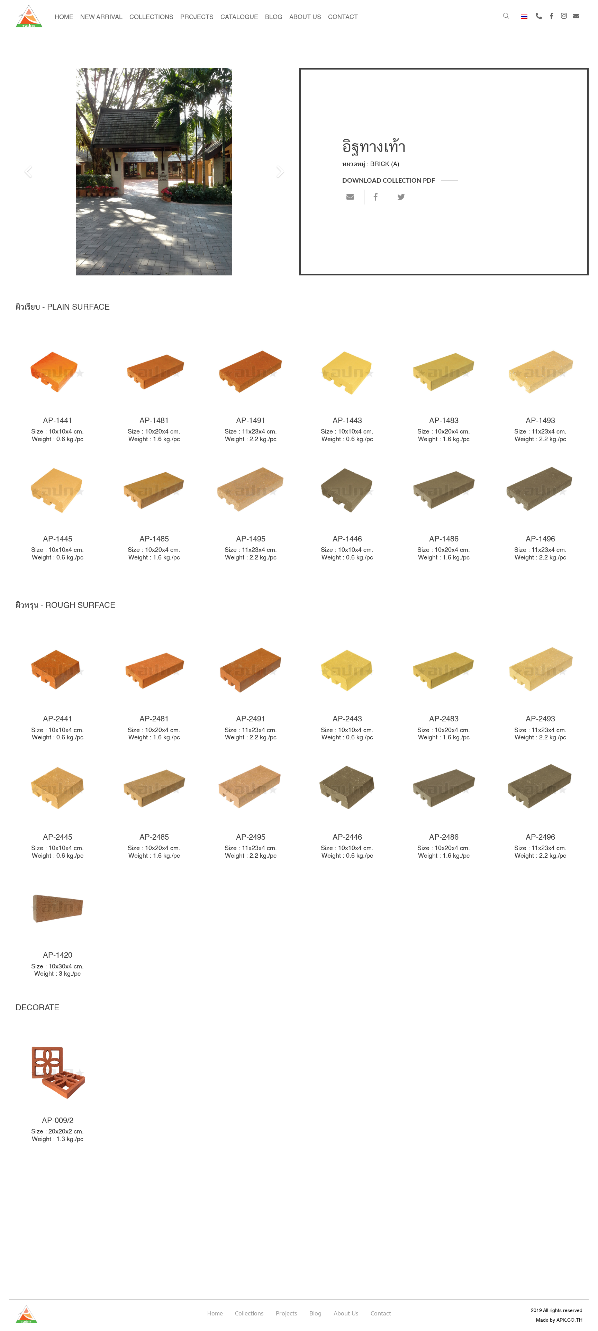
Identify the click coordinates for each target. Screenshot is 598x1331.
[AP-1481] (154, 390)
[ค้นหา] (505, 16)
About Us (346, 1313)
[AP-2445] (58, 807)
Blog (315, 1313)
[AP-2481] (154, 688)
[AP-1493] (540, 390)
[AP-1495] (251, 509)
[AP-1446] (347, 509)
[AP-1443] (347, 390)
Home (215, 1313)
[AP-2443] (347, 688)
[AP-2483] (444, 688)
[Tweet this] (398, 197)
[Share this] (376, 197)
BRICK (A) (384, 164)
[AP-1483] (444, 390)
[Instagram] (564, 16)
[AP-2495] (251, 807)
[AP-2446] (347, 807)
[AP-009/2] (58, 1090)
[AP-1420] (58, 925)
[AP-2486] (444, 807)
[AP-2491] (251, 688)
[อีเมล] (576, 16)
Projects (286, 1313)
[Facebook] (551, 16)
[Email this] (353, 197)
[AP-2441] (58, 688)
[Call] (539, 16)
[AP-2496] (540, 807)
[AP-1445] (58, 509)
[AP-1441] (58, 390)
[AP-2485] (154, 807)
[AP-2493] (540, 688)
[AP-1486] (444, 509)
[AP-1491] (251, 390)
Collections (249, 1313)
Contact (381, 1313)
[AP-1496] (540, 509)
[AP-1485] (154, 509)
